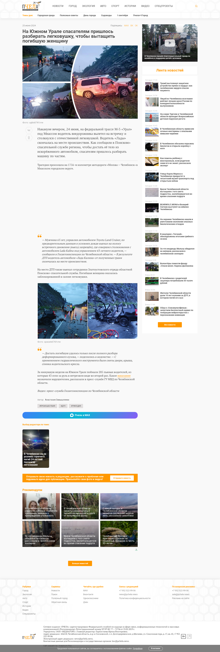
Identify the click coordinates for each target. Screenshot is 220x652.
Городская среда (46, 15)
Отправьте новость (122, 478)
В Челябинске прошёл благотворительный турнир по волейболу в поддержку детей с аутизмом (167, 57)
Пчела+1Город (140, 15)
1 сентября (122, 15)
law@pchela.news (120, 641)
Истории (130, 6)
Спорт (115, 6)
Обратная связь (59, 602)
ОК (136, 25)
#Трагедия (76, 406)
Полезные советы (69, 15)
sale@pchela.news (180, 594)
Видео (145, 6)
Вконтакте (88, 594)
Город (73, 6)
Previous (144, 43)
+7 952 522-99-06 (127, 590)
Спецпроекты (164, 6)
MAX (126, 25)
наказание (124, 375)
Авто (103, 6)
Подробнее (137, 649)
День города (89, 15)
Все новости (169, 325)
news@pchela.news (128, 594)
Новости (57, 6)
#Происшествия (47, 406)
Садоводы (106, 15)
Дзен (85, 602)
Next (195, 43)
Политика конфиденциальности (134, 598)
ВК (132, 25)
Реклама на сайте (180, 598)
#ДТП (63, 406)
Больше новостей (80, 563)
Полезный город (59, 598)
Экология (88, 6)
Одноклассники (90, 598)
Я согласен (155, 648)
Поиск (54, 594)
